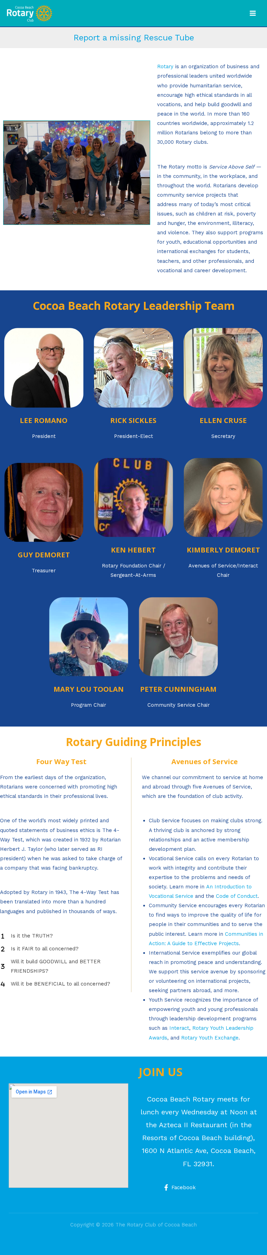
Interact (179, 1028)
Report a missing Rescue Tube (133, 37)
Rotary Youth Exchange (209, 1038)
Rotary (165, 66)
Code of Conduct (237, 896)
